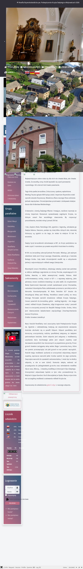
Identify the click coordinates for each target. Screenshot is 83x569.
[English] (27, 72)
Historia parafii (13, 172)
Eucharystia (12, 296)
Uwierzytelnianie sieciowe (14, 499)
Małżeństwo (12, 318)
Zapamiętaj (12, 495)
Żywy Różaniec (13, 268)
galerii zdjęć (51, 385)
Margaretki (12, 231)
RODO (10, 190)
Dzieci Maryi (12, 221)
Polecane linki (13, 177)
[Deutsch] (32, 72)
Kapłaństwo (12, 323)
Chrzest (10, 286)
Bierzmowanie (13, 291)
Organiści (11, 241)
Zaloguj (12, 503)
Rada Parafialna (13, 255)
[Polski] (37, 72)
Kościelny (11, 226)
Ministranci (12, 236)
